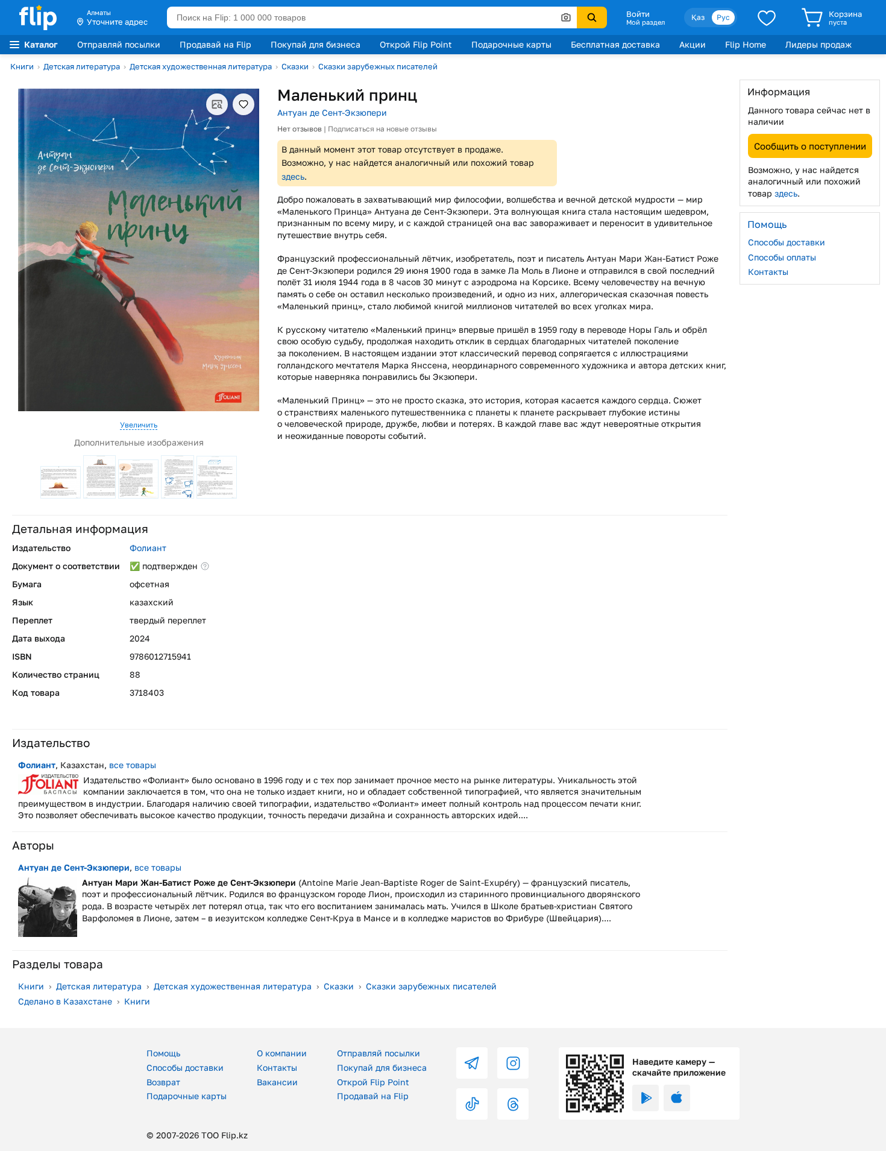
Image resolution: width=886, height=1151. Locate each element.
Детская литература (81, 66)
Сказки (295, 66)
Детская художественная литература (201, 66)
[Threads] (513, 1104)
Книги (22, 66)
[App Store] (677, 1098)
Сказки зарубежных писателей (378, 66)
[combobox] (372, 17)
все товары (132, 765)
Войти (638, 14)
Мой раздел (645, 22)
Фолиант (148, 548)
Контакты (768, 271)
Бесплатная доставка (615, 44)
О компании (282, 1053)
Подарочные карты (511, 44)
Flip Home (745, 44)
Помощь (163, 1053)
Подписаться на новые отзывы (382, 128)
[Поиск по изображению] (566, 17)
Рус (723, 17)
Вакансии (277, 1082)
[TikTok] (472, 1104)
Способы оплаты (782, 256)
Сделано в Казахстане (65, 1001)
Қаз (698, 17)
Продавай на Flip (215, 44)
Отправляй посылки (118, 44)
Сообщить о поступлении (810, 145)
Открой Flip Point (416, 44)
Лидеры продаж (818, 44)
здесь (292, 176)
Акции (692, 44)
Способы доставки (786, 242)
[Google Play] (645, 1098)
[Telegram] (472, 1063)
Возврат (163, 1082)
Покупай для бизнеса (315, 44)
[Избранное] (767, 17)
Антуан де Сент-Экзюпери (332, 112)
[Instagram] (513, 1063)
